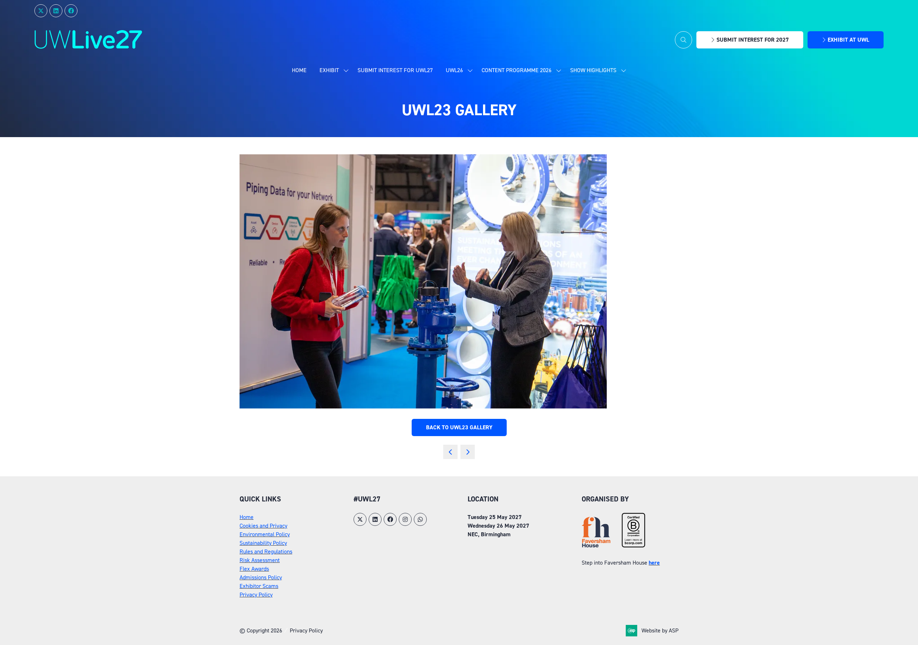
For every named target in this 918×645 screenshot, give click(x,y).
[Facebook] (71, 10)
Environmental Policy (265, 534)
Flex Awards (254, 568)
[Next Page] (467, 452)
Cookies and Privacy (263, 525)
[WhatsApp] (420, 519)
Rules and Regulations (266, 551)
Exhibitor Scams (259, 586)
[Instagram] (405, 519)
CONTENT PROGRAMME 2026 (517, 70)
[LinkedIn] (55, 10)
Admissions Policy (261, 577)
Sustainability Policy (263, 543)
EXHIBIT (329, 70)
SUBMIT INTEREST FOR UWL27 (395, 70)
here (654, 562)
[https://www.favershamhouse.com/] (596, 545)
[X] (40, 10)
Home (299, 70)
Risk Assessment (260, 560)
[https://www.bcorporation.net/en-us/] (633, 545)
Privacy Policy (256, 594)
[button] (683, 39)
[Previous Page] (450, 452)
